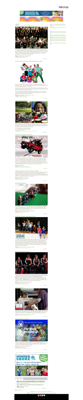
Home (27, 9)
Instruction (23, 167)
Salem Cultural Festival (21, 100)
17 (40, 352)
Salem (16, 131)
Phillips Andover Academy (23, 56)
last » (46, 352)
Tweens (21, 315)
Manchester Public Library (21, 206)
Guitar (28, 315)
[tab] (19, 379)
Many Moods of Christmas (22, 319)
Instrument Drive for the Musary (23, 134)
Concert (24, 57)
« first (17, 352)
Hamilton (16, 315)
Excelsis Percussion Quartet (22, 251)
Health (47, 9)
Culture (25, 131)
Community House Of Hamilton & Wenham (26, 314)
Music (21, 57)
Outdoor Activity (29, 131)
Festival (21, 131)
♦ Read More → (44, 388)
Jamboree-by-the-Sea (20, 183)
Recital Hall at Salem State (24, 283)
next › (43, 352)
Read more (45, 58)
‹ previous (21, 352)
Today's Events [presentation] (19, 378)
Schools (34, 9)
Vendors (35, 131)
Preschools (39, 9)
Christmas (28, 348)
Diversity (33, 131)
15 (36, 352)
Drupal (44, 398)
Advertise (54, 9)
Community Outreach (28, 167)
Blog (50, 9)
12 (31, 352)
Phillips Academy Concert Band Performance (27, 26)
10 (27, 352)
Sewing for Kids (19, 287)
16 (38, 352)
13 (33, 352)
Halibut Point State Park (24, 386)
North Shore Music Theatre (24, 166)
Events (31, 9)
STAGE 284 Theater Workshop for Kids (25, 216)
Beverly (16, 167)
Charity (21, 167)
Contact (58, 9)
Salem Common (22, 130)
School (19, 57)
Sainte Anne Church (22, 347)
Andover (16, 57)
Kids (18, 315)
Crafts (23, 131)
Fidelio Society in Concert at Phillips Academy (27, 171)
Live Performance (20, 348)
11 (29, 352)
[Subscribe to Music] (19, 390)
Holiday (26, 348)
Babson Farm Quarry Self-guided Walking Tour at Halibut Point (31, 381)
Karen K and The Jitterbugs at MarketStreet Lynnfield (28, 61)
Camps (44, 9)
